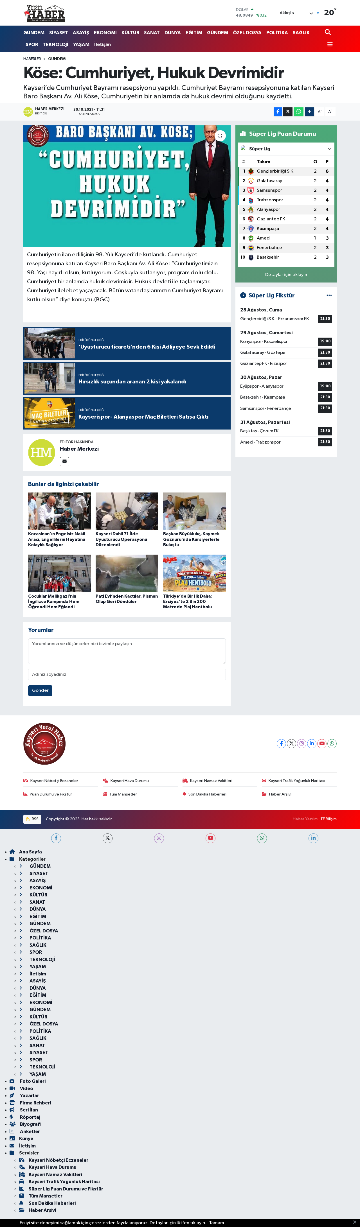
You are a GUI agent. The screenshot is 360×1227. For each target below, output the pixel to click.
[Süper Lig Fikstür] (329, 295)
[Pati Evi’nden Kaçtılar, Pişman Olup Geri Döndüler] (127, 573)
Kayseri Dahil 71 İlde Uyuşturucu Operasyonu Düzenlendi (121, 539)
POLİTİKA (277, 32)
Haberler (32, 59)
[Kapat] (356, 1222)
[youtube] (210, 838)
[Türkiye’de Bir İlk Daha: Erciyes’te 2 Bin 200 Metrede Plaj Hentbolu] (194, 573)
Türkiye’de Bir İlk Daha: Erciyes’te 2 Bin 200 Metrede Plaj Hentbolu (187, 601)
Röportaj (29, 1117)
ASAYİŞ (81, 32)
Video (26, 1088)
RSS (35, 819)
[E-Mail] (64, 461)
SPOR (32, 44)
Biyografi (30, 1124)
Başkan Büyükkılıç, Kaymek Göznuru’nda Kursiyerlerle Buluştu (191, 539)
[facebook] (56, 838)
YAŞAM (81, 44)
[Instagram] (301, 743)
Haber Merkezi (79, 449)
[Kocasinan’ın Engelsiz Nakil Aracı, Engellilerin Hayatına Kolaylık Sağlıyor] (59, 511)
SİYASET (58, 32)
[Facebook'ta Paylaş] (278, 112)
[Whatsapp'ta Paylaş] (298, 112)
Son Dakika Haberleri (207, 794)
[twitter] (107, 838)
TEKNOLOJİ (55, 44)
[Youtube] (322, 743)
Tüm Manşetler (123, 794)
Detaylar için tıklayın (286, 274)
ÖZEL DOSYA (247, 32)
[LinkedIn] (311, 743)
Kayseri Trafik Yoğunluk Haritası (297, 781)
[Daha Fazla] (309, 112)
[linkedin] (313, 838)
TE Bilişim (328, 819)
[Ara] (328, 33)
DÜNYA (173, 32)
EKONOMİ (105, 32)
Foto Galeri (32, 1081)
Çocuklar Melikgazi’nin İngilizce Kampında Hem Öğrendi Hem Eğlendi (53, 601)
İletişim (102, 44)
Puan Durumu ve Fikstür (51, 794)
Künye (26, 1138)
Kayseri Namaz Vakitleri (211, 781)
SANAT (152, 32)
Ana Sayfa (30, 851)
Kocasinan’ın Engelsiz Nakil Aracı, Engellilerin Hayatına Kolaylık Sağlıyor (56, 539)
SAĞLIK (301, 32)
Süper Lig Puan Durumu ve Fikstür (66, 1189)
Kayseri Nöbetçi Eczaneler (54, 781)
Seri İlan (28, 1110)
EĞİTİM (194, 32)
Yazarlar (29, 1095)
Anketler (29, 1131)
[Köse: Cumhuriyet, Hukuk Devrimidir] (127, 186)
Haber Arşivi (280, 794)
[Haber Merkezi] (41, 452)
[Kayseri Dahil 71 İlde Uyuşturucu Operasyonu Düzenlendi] (127, 511)
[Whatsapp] (332, 743)
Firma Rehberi (35, 1103)
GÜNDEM (33, 32)
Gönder (40, 690)
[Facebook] (281, 743)
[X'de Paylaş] (287, 112)
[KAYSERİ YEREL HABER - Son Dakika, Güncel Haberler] (44, 12)
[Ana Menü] (329, 45)
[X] (291, 743)
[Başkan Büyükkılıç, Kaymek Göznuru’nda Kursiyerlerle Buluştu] (194, 511)
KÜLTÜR (130, 32)
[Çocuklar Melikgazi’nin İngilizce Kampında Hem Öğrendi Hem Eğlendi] (59, 573)
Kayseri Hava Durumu (130, 781)
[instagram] (159, 838)
